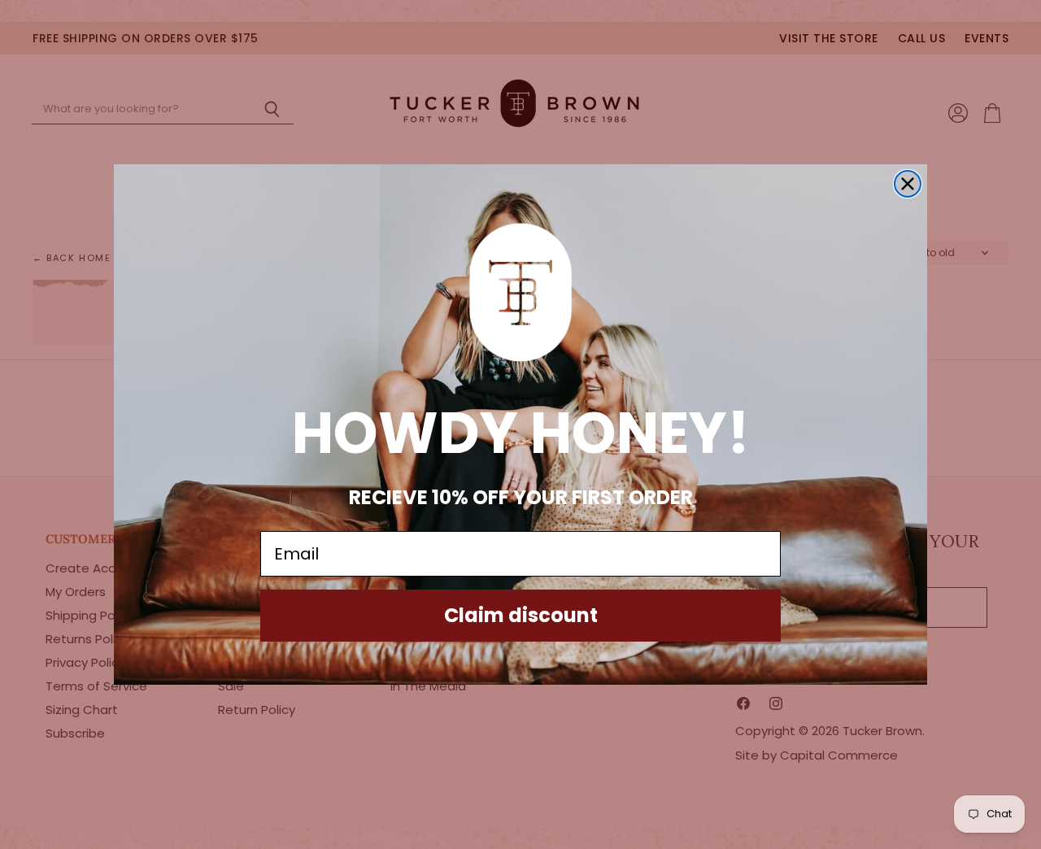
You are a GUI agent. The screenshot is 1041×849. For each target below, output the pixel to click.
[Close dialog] (908, 184)
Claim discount (521, 615)
